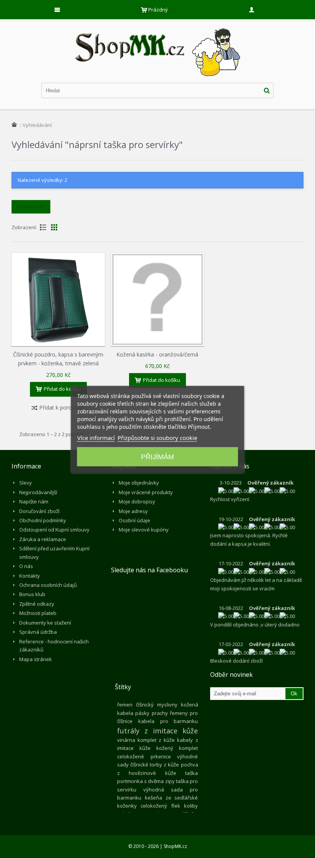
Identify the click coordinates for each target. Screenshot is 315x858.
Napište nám (33, 501)
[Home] (14, 124)
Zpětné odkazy (36, 603)
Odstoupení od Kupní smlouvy (54, 529)
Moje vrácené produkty (146, 492)
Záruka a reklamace (42, 539)
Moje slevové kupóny (144, 529)
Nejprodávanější (38, 492)
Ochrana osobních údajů (48, 584)
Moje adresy (133, 511)
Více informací (96, 437)
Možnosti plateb (37, 613)
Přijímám (157, 456)
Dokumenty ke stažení (45, 622)
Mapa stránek (35, 659)
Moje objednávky (139, 482)
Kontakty (29, 575)
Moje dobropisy (137, 501)
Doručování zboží (39, 511)
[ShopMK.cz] (157, 26)
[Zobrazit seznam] (43, 227)
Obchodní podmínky (42, 520)
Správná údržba (38, 631)
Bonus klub (32, 594)
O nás (26, 566)
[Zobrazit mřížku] (54, 227)
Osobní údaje (134, 520)
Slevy (25, 482)
